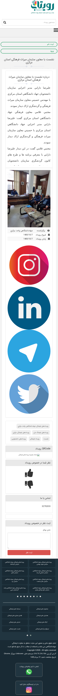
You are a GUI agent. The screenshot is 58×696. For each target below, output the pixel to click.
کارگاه (42, 622)
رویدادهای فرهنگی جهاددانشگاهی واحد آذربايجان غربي (15, 589)
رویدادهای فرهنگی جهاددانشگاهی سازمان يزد (14, 580)
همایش (42, 616)
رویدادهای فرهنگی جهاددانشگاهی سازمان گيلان (14, 572)
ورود (52, 51)
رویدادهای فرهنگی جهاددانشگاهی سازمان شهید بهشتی (42, 563)
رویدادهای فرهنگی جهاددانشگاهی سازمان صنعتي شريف (42, 572)
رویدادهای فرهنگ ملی (40, 432)
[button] (40, 596)
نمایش (14, 622)
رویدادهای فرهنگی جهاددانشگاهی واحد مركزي (33, 426)
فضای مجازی (15, 616)
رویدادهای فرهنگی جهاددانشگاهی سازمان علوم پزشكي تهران (42, 589)
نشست (46, 439)
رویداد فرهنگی (35, 439)
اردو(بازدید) (42, 629)
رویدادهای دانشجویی (19, 439)
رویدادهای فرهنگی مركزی (21, 432)
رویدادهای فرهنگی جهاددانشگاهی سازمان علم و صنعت (42, 580)
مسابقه (14, 609)
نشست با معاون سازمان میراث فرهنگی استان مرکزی (29, 61)
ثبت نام (50, 44)
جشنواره (42, 609)
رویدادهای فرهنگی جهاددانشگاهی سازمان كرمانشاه (14, 563)
